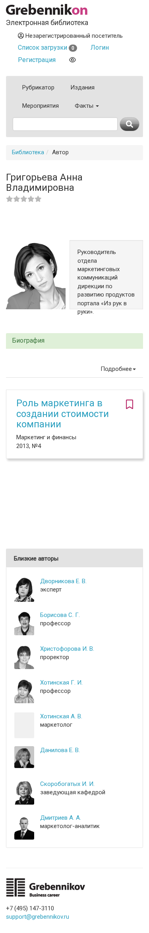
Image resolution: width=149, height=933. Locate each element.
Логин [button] (100, 47)
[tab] (74, 341)
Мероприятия (40, 105)
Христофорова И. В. (67, 648)
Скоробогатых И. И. (67, 784)
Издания (82, 87)
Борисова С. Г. (60, 615)
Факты (85, 105)
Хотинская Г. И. (61, 682)
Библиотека (28, 152)
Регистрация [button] (37, 60)
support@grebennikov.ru (37, 916)
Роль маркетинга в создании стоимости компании (62, 414)
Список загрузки (46, 47)
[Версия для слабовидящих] (72, 60)
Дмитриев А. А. (60, 817)
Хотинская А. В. (61, 716)
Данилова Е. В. (60, 750)
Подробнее (116, 368)
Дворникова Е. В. (63, 581)
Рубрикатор (38, 87)
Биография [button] (28, 340)
